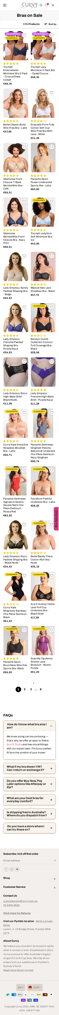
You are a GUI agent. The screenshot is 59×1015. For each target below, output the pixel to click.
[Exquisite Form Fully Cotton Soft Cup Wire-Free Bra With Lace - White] (43, 103)
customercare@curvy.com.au (20, 901)
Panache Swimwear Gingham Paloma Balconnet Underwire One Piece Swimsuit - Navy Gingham (43, 451)
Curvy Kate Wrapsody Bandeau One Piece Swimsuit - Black (15, 612)
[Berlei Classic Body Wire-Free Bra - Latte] (15, 103)
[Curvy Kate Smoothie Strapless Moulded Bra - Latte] (15, 423)
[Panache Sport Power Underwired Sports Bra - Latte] (43, 157)
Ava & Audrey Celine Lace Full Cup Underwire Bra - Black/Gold (43, 609)
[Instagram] (11, 869)
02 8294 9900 (11, 905)
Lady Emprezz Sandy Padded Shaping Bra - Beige (15, 290)
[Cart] (53, 5)
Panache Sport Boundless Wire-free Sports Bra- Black (15, 665)
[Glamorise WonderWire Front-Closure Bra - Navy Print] (15, 212)
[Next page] (33, 683)
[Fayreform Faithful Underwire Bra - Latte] (43, 480)
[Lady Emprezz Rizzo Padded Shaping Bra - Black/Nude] (15, 535)
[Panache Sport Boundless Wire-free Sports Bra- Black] (15, 640)
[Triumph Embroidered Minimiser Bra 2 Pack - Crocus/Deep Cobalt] (15, 45)
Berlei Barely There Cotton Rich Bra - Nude (41, 559)
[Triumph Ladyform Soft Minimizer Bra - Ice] (43, 212)
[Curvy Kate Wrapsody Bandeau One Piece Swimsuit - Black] (15, 586)
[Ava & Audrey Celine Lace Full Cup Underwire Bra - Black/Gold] (43, 586)
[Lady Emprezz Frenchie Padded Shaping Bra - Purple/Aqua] (15, 317)
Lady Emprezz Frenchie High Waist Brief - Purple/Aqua (42, 396)
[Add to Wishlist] (24, 35)
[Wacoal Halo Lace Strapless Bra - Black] (43, 266)
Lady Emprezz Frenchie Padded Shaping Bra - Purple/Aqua (13, 344)
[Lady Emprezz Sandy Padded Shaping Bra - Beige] (15, 266)
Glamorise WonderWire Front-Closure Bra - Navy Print (14, 238)
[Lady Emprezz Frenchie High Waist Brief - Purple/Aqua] (43, 372)
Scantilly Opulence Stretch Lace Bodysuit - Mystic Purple (41, 663)
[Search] (41, 5)
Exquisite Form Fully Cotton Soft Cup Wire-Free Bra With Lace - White (42, 129)
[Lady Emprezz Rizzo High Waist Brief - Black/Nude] (15, 372)
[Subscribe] (54, 861)
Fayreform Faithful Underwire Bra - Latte (43, 500)
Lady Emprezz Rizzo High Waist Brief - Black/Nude (15, 396)
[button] (5, 5)
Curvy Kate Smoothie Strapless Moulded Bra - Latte (15, 447)
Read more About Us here (18, 970)
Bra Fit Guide (14, 744)
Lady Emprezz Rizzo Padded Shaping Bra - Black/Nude (15, 559)
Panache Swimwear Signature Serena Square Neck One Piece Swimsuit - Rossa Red (14, 505)
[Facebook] (6, 869)
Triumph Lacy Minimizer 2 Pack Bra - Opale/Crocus (43, 70)
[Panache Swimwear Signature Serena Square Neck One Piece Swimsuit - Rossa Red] (15, 480)
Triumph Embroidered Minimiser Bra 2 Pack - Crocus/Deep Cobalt (15, 73)
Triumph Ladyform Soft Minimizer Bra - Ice (42, 236)
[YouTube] (17, 869)
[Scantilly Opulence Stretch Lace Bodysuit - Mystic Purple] (43, 640)
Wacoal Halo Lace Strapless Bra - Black (43, 289)
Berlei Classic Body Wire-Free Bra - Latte (15, 126)
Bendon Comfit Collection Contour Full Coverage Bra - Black (42, 344)
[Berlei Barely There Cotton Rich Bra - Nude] (43, 535)
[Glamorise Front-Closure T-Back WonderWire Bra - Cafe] (15, 157)
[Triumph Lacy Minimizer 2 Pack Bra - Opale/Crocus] (43, 45)
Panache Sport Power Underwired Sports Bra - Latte (41, 182)
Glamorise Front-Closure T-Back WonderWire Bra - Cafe (13, 184)
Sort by (52, 24)
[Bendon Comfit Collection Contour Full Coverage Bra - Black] (43, 317)
